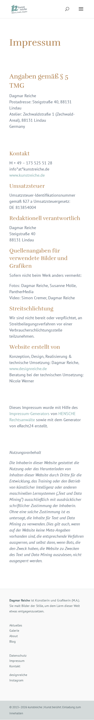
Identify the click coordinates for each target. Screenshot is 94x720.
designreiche (18, 675)
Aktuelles (15, 625)
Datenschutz (17, 655)
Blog (12, 641)
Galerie (14, 630)
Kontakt (14, 666)
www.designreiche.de (28, 368)
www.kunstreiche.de (27, 175)
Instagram (16, 680)
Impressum (16, 661)
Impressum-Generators (29, 413)
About (13, 636)
